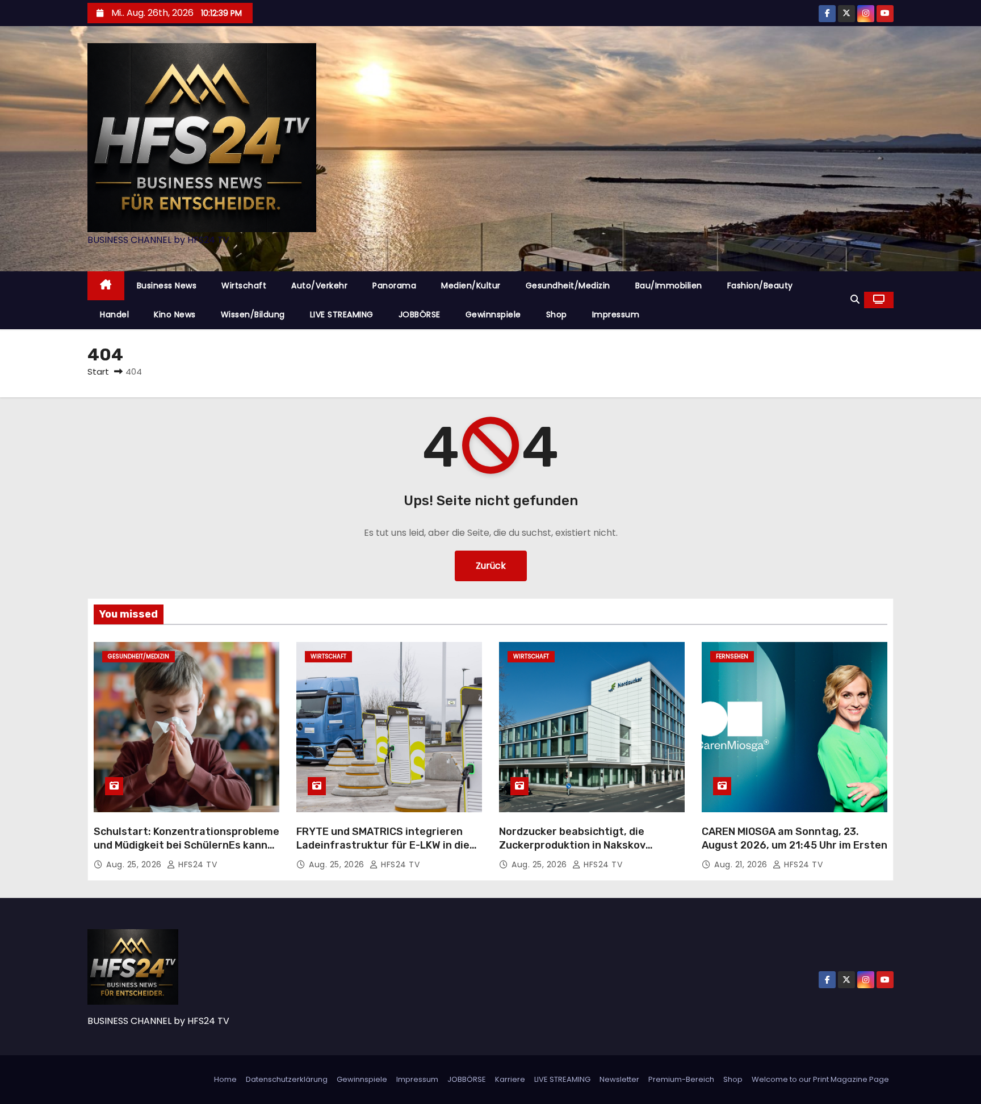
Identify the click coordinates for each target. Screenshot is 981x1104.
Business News (167, 285)
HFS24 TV (196, 864)
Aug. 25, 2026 (135, 864)
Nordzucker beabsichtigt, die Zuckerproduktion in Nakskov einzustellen (572, 845)
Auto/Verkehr (319, 285)
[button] (855, 299)
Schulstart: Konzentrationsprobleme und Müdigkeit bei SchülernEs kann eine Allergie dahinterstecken (186, 845)
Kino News (175, 314)
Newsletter (619, 1079)
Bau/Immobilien (668, 285)
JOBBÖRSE (420, 314)
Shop (556, 314)
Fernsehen (732, 656)
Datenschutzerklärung (287, 1079)
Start (98, 371)
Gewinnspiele (493, 314)
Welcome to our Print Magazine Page (820, 1079)
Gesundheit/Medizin (568, 285)
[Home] (105, 285)
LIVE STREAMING (342, 314)
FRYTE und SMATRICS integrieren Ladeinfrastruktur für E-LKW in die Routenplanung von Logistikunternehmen (382, 852)
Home (225, 1079)
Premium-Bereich (681, 1079)
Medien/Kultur (471, 285)
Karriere (510, 1079)
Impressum (616, 314)
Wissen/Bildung (253, 314)
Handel (114, 314)
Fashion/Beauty (760, 285)
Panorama (394, 285)
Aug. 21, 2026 (742, 864)
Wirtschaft (243, 285)
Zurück (491, 565)
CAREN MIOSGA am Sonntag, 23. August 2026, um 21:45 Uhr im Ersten (794, 838)
